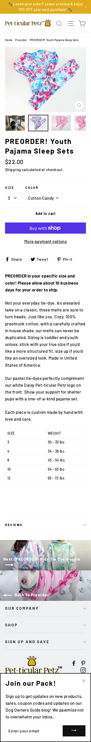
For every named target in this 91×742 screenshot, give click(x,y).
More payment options (45, 241)
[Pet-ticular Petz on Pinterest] (83, 662)
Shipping (13, 169)
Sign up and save (27, 641)
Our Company (22, 608)
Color (31, 187)
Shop (11, 625)
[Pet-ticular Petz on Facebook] (74, 662)
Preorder (21, 40)
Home (9, 40)
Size (9, 187)
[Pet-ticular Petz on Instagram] (83, 669)
